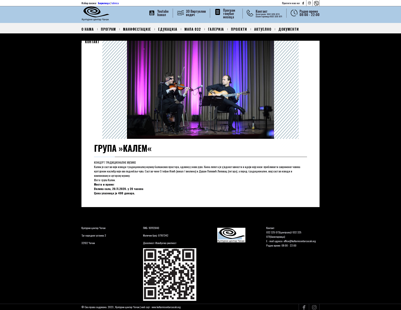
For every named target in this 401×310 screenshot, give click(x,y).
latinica (115, 3)
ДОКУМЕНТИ (288, 29)
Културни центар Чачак (93, 228)
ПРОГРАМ (108, 29)
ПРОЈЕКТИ (239, 29)
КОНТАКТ (92, 41)
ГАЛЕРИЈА (216, 29)
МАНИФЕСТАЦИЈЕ (137, 29)
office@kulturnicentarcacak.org (300, 241)
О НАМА (87, 29)
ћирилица (103, 3)
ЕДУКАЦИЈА (167, 29)
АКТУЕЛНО (262, 29)
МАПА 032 (192, 29)
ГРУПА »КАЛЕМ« (122, 148)
